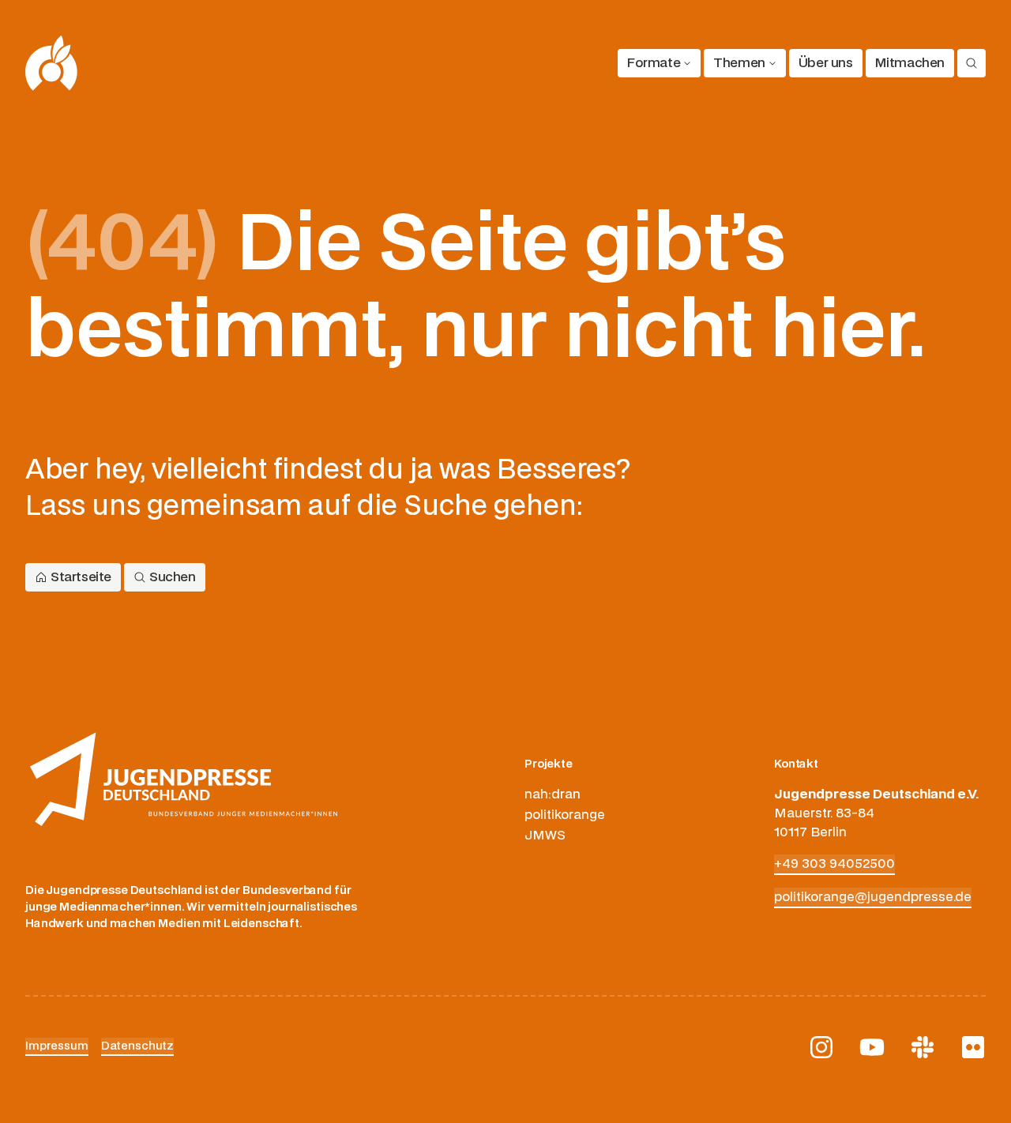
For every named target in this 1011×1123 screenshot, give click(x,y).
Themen (739, 63)
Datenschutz (137, 1046)
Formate (653, 63)
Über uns (826, 63)
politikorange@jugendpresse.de (873, 897)
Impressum (56, 1046)
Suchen (172, 577)
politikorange (564, 815)
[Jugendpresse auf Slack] (922, 1047)
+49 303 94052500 (834, 864)
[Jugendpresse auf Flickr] (973, 1047)
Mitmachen (910, 63)
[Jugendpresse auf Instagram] (821, 1047)
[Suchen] (971, 63)
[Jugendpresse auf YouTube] (872, 1047)
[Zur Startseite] (51, 63)
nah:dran (552, 794)
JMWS (545, 835)
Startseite (81, 577)
